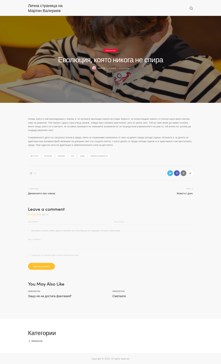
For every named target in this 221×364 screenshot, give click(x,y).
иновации (61, 156)
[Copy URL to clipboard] (190, 173)
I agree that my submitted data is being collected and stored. (55, 255)
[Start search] (191, 8)
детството (34, 156)
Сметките (119, 296)
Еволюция (48, 156)
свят (72, 156)
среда (82, 156)
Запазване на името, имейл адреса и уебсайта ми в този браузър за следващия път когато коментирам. (75, 230)
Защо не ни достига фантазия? (49, 296)
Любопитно (110, 50)
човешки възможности (99, 156)
